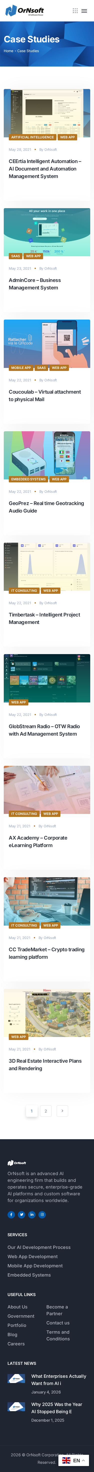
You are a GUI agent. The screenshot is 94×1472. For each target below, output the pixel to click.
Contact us (58, 1322)
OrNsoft (50, 149)
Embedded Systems (28, 479)
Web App (67, 137)
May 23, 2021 (20, 268)
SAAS (15, 256)
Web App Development (33, 1256)
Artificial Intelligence (32, 137)
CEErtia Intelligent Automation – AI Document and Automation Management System (45, 168)
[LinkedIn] (32, 1214)
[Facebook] (11, 1214)
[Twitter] (21, 1214)
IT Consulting (24, 591)
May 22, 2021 (20, 380)
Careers (16, 1343)
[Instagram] (42, 1214)
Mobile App (21, 368)
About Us (18, 1306)
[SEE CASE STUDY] (11, 191)
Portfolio (17, 1325)
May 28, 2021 (20, 149)
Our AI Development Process (39, 1247)
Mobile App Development (35, 1265)
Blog (12, 1334)
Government (21, 1316)
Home (8, 51)
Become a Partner (57, 1310)
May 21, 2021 (19, 826)
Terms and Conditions (58, 1335)
